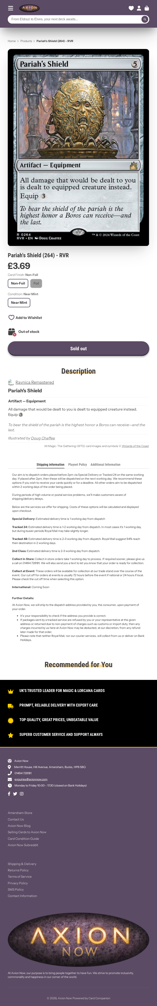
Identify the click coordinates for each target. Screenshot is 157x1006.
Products (26, 41)
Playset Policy (77, 465)
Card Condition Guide (23, 839)
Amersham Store (20, 813)
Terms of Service (20, 877)
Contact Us (16, 819)
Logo (29, 8)
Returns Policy (18, 870)
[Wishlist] (131, 8)
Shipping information (50, 465)
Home (12, 41)
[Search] (144, 19)
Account (139, 8)
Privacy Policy (18, 883)
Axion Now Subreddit (23, 845)
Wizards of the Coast (135, 446)
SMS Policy (16, 889)
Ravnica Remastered (35, 382)
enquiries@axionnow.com (31, 779)
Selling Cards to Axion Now (27, 832)
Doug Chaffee (43, 438)
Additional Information (105, 465)
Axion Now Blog (19, 826)
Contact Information (22, 896)
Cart (146, 8)
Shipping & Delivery (22, 864)
